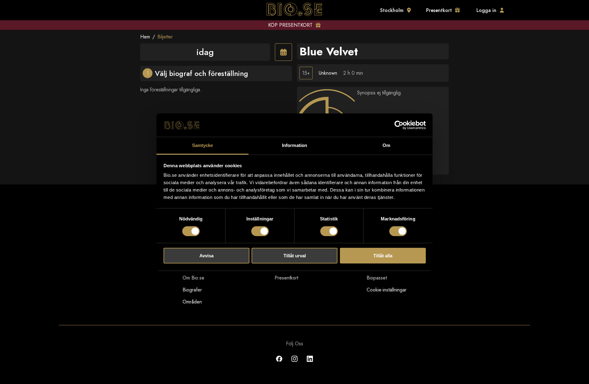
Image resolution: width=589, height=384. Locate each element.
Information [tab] (294, 145)
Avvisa (206, 255)
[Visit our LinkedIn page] (310, 363)
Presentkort (286, 277)
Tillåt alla (382, 255)
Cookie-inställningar (386, 289)
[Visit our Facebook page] (279, 363)
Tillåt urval (294, 255)
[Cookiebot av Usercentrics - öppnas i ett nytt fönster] (399, 125)
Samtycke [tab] (202, 145)
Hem (145, 36)
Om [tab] (386, 145)
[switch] (260, 231)
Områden (192, 301)
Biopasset (377, 277)
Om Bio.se (193, 277)
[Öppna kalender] (283, 52)
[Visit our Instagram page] (294, 363)
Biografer (192, 289)
